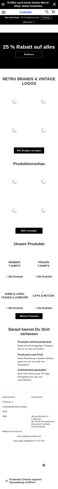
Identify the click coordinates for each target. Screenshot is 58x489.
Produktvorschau (29, 164)
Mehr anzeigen (29, 230)
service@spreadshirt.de (29, 436)
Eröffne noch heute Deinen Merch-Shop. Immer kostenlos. (28, 4)
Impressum (37, 397)
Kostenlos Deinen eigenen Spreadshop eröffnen (25, 481)
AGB (4, 411)
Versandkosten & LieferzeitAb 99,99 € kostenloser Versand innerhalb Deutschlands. (43, 421)
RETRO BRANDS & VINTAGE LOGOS (29, 81)
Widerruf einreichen (12, 431)
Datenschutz (8, 397)
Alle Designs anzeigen (29, 150)
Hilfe (4, 416)
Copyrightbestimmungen (14, 406)
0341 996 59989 (29, 441)
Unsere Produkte (29, 244)
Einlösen (46, 17)
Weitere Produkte (29, 316)
